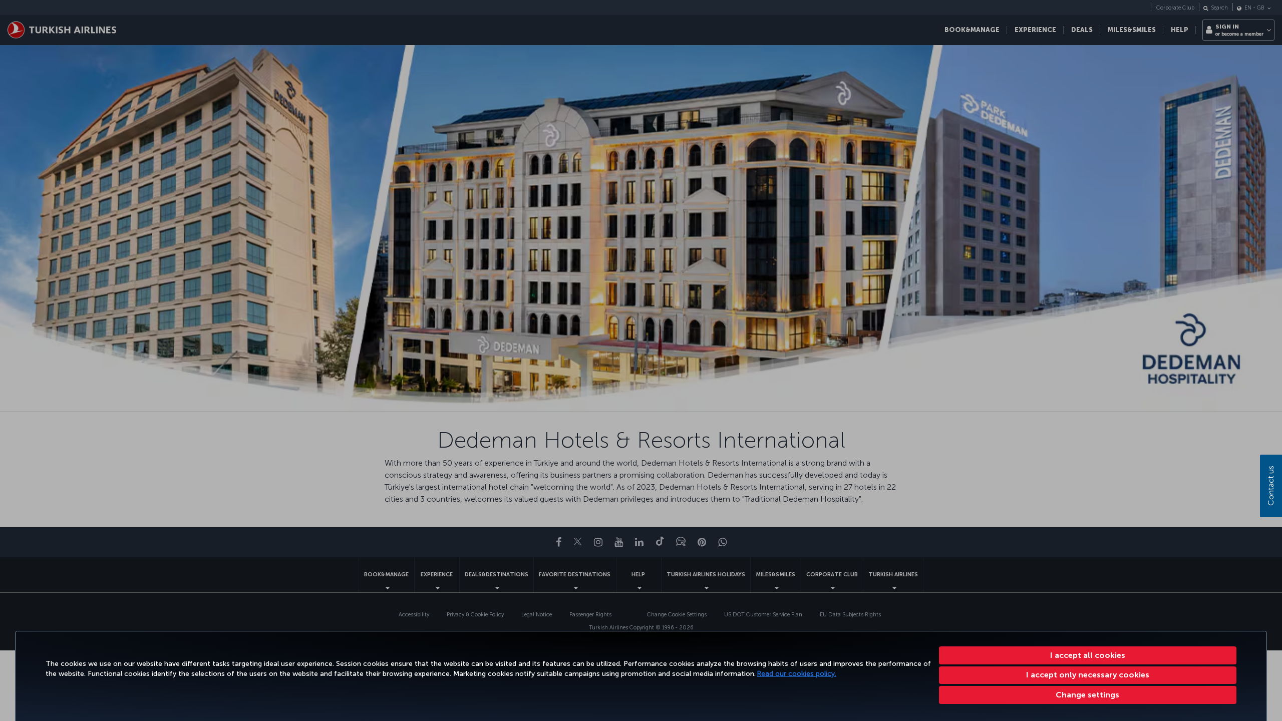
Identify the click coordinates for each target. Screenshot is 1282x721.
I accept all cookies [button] (1087, 655)
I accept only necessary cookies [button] (1087, 674)
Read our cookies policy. (796, 673)
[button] (1088, 695)
